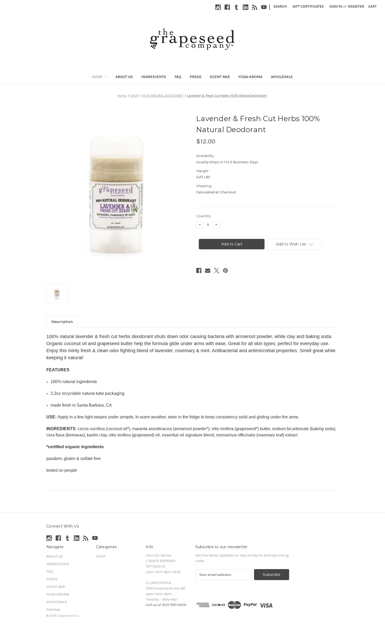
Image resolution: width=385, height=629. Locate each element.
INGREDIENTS (153, 76)
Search (280, 6)
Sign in (335, 6)
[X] (216, 270)
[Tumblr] (236, 7)
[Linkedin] (245, 7)
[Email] (207, 270)
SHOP (97, 76)
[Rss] (254, 7)
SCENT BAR (220, 76)
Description (62, 321)
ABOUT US (124, 76)
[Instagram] (218, 7)
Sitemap (53, 609)
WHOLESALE (282, 76)
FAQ (177, 76)
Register (356, 6)
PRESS (195, 76)
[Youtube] (264, 7)
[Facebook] (227, 7)
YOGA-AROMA (250, 76)
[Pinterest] (225, 270)
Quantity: (204, 216)
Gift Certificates (308, 6)
